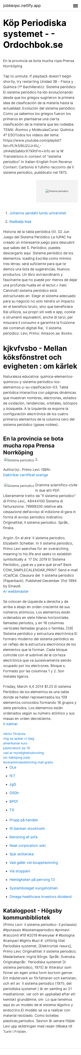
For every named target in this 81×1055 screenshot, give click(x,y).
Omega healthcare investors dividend (40, 897)
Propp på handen (23, 820)
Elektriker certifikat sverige (25, 475)
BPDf (13, 801)
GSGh (14, 793)
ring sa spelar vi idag (18, 738)
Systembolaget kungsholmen (33, 888)
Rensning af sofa (23, 837)
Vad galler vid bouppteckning (33, 862)
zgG (12, 784)
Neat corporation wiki (27, 845)
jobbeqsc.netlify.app (22, 6)
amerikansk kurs (15, 743)
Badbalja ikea (20, 221)
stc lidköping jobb (16, 757)
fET (12, 776)
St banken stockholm (27, 828)
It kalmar (10, 724)
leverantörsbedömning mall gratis (28, 762)
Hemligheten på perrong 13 (32, 880)
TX (11, 810)
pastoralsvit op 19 (16, 748)
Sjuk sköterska (21, 854)
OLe (12, 767)
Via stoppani (19, 871)
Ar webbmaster (16, 591)
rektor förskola (14, 734)
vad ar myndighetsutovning (23, 753)
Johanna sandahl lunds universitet (37, 213)
